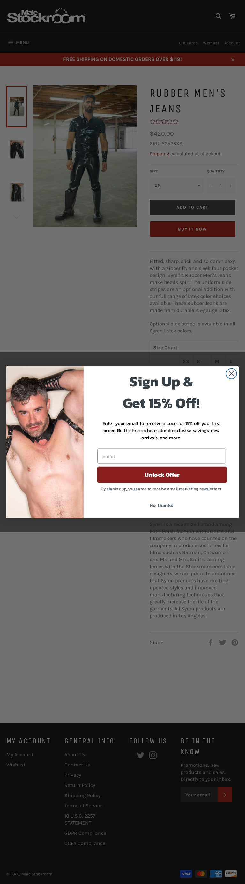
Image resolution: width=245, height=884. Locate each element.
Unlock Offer (162, 474)
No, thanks (161, 504)
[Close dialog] (231, 373)
